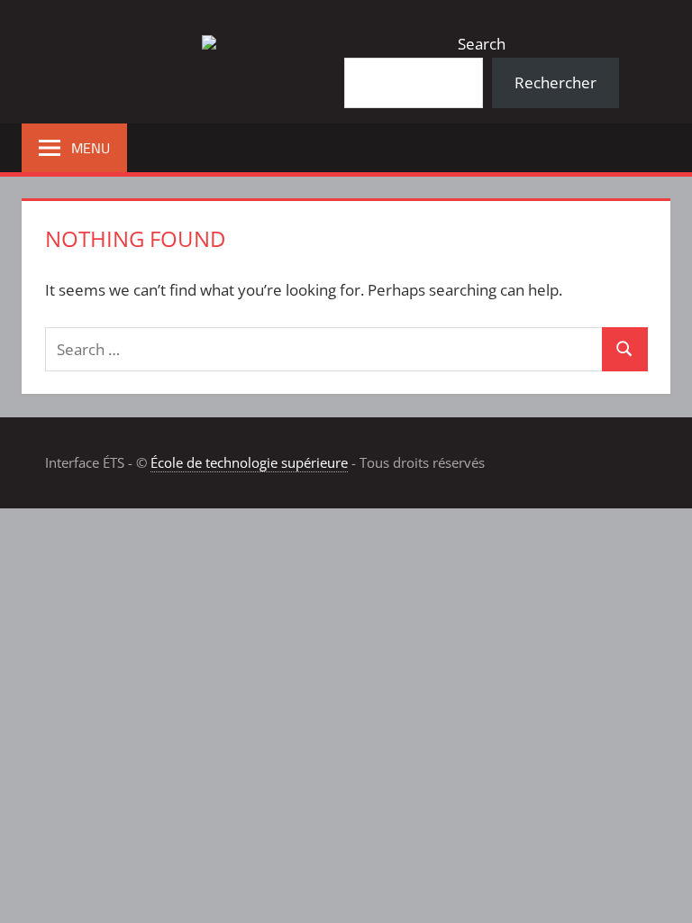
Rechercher (555, 82)
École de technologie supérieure (249, 462)
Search (481, 43)
